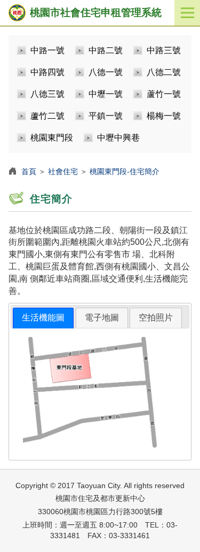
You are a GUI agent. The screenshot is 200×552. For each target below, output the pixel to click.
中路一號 (47, 50)
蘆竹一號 (164, 93)
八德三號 (47, 93)
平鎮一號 (106, 115)
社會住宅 (63, 171)
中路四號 (47, 72)
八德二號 (164, 72)
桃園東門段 (51, 137)
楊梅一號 (164, 115)
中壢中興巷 (118, 137)
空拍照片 (156, 317)
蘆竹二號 (47, 115)
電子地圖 (102, 317)
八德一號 (106, 72)
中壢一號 (106, 93)
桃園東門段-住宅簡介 (124, 171)
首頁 (28, 171)
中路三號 (164, 50)
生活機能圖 (43, 317)
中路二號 (106, 50)
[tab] (43, 318)
